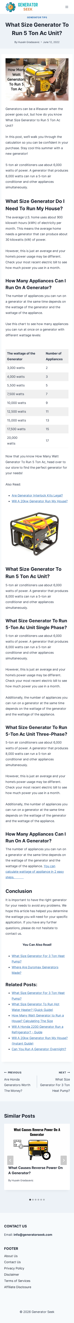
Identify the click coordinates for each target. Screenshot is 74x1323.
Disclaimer (11, 1274)
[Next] (64, 1160)
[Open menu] (67, 7)
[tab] (30, 1200)
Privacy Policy (14, 1268)
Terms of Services (17, 1281)
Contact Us (12, 1262)
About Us (11, 1256)
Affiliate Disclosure (17, 1287)
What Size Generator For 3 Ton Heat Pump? (55, 1081)
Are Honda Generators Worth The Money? (17, 1081)
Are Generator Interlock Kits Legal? (37, 495)
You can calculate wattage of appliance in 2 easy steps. (35, 871)
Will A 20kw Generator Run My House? (40, 501)
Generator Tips (37, 17)
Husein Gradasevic (29, 42)
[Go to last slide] (10, 1160)
